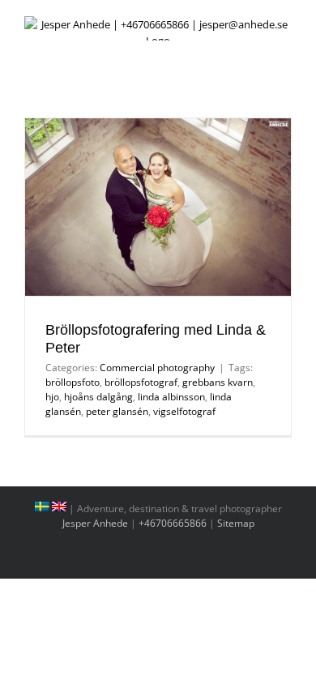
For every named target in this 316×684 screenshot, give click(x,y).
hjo (52, 397)
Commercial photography (157, 367)
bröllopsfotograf (141, 382)
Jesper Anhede (95, 523)
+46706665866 (173, 523)
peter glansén (117, 411)
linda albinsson (171, 397)
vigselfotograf (184, 411)
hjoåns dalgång (98, 397)
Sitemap (235, 523)
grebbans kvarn (217, 382)
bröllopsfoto (72, 382)
